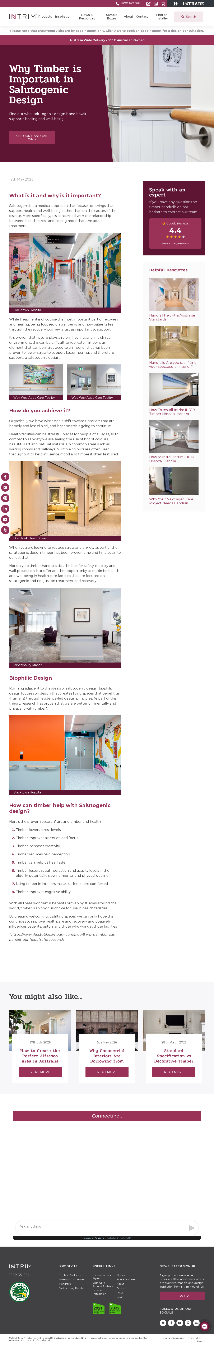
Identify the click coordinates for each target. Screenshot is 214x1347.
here (117, 31)
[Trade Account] (148, 3)
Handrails (65, 1283)
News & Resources (87, 16)
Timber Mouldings (70, 1275)
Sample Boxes (111, 16)
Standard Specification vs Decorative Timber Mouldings (174, 1058)
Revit (120, 1296)
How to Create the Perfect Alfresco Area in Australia (40, 1055)
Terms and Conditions (172, 1338)
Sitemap (201, 1341)
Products (45, 16)
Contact (142, 16)
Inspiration (63, 16)
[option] (40, 1046)
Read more (40, 1072)
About (128, 16)
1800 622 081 (130, 3)
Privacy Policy (194, 1338)
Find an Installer (161, 16)
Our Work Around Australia (103, 1284)
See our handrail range (32, 137)
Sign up (182, 1296)
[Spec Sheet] (155, 3)
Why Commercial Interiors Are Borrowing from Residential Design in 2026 (107, 1061)
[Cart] (163, 3)
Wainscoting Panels (71, 1288)
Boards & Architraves (71, 1279)
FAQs (120, 1292)
